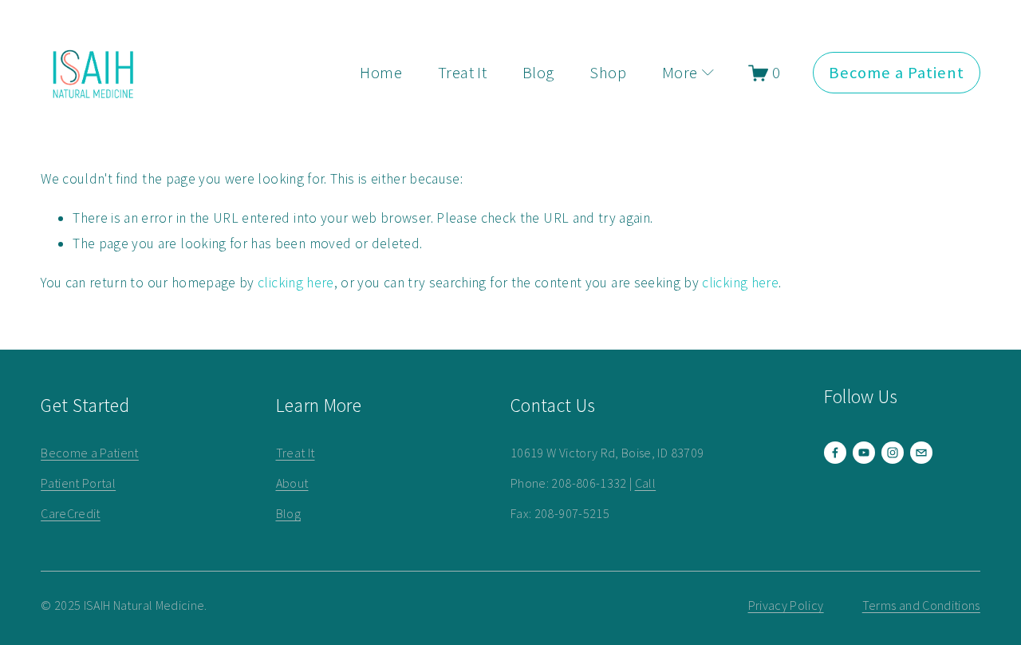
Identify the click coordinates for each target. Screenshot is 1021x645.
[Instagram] (892, 452)
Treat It (462, 72)
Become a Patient (897, 72)
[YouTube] (864, 452)
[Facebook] (835, 452)
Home (381, 72)
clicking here (296, 282)
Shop (607, 72)
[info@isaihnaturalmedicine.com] (921, 452)
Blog (538, 72)
